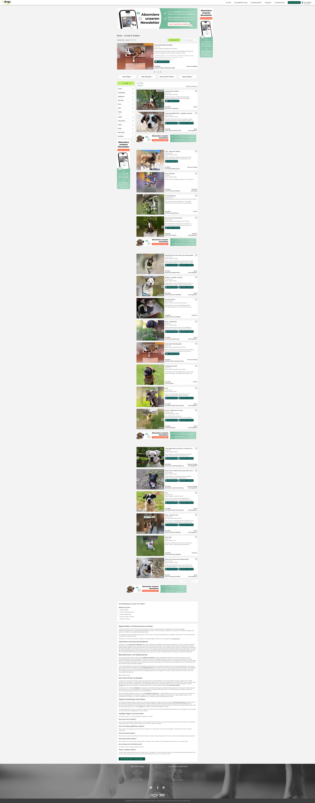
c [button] (118, 57)
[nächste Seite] (196, 581)
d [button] (152, 57)
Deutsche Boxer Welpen (172, 91)
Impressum (177, 776)
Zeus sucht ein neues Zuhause (173, 218)
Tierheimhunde (137, 778)
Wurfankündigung (170, 196)
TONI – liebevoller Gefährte (172, 151)
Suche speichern (174, 40)
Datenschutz (177, 778)
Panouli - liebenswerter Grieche (174, 410)
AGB (177, 774)
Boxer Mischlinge (147, 76)
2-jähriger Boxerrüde (171, 366)
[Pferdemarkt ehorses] (154, 795)
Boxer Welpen (127, 76)
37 (123, 83)
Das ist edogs (178, 770)
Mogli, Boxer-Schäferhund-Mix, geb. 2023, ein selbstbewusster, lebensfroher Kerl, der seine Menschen (179, 470)
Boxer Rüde (168, 537)
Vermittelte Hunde (137, 780)
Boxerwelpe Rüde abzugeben (163, 45)
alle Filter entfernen (191, 86)
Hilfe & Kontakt (177, 772)
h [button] (160, 72)
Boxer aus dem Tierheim (167, 76)
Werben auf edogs (178, 780)
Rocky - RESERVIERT (171, 321)
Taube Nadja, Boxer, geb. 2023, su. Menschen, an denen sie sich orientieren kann (179, 448)
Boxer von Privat (125, 619)
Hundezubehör (137, 774)
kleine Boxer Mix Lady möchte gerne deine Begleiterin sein (179, 255)
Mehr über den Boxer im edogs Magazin (131, 759)
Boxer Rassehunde (125, 614)
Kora (166, 493)
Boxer (140, 85)
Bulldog (121, 685)
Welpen (141, 706)
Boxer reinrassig (187, 76)
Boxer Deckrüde (169, 173)
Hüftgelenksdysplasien (179, 702)
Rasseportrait (176, 638)
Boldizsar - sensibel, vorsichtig (173, 277)
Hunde (127, 40)
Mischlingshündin (170, 299)
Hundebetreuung (137, 772)
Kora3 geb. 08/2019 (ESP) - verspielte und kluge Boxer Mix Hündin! (179, 113)
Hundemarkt (120, 40)
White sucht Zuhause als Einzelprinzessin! (177, 559)
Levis (166, 388)
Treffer (127, 83)
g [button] (154, 72)
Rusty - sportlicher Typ (171, 515)
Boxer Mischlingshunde (127, 612)
